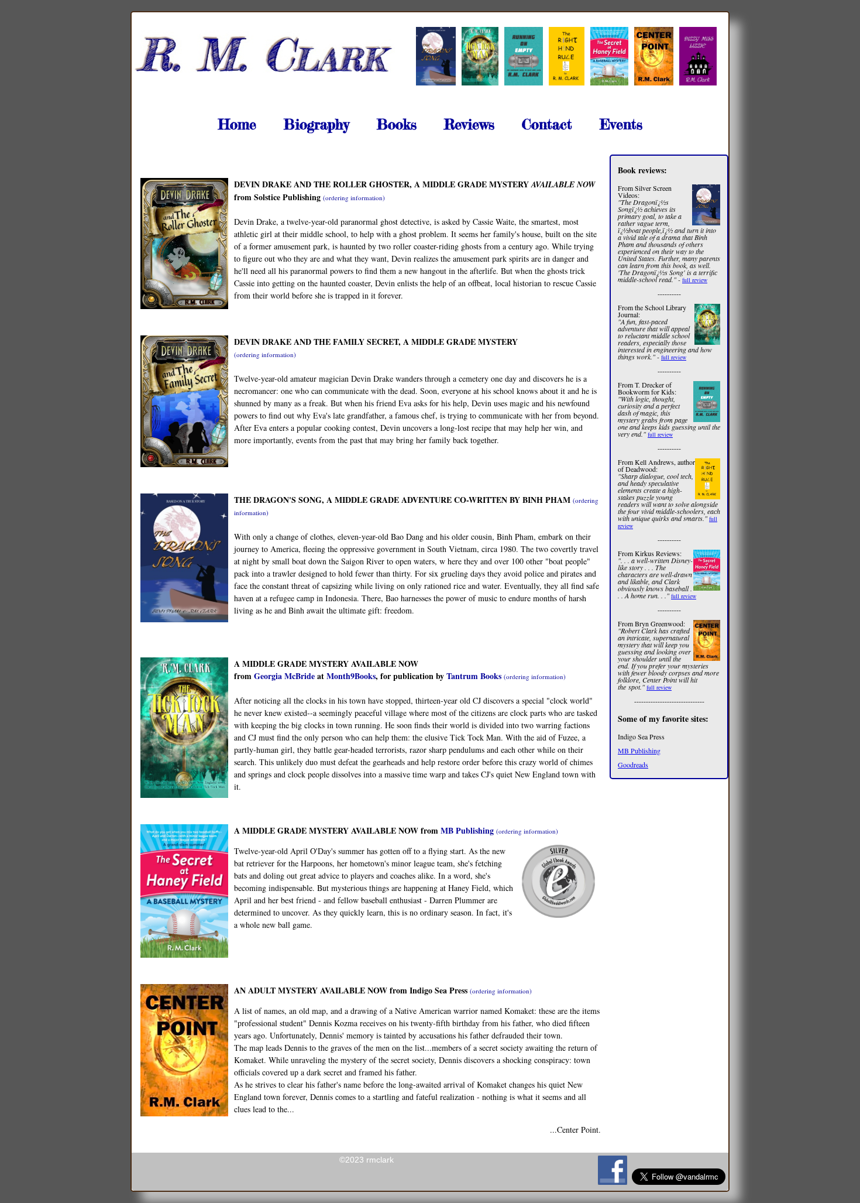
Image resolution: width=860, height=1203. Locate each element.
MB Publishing (639, 750)
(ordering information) (354, 197)
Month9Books (351, 676)
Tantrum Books (473, 676)
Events (621, 124)
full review (694, 280)
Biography (316, 124)
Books (397, 124)
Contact (547, 124)
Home (237, 124)
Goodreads (633, 764)
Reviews (469, 124)
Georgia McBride (284, 676)
